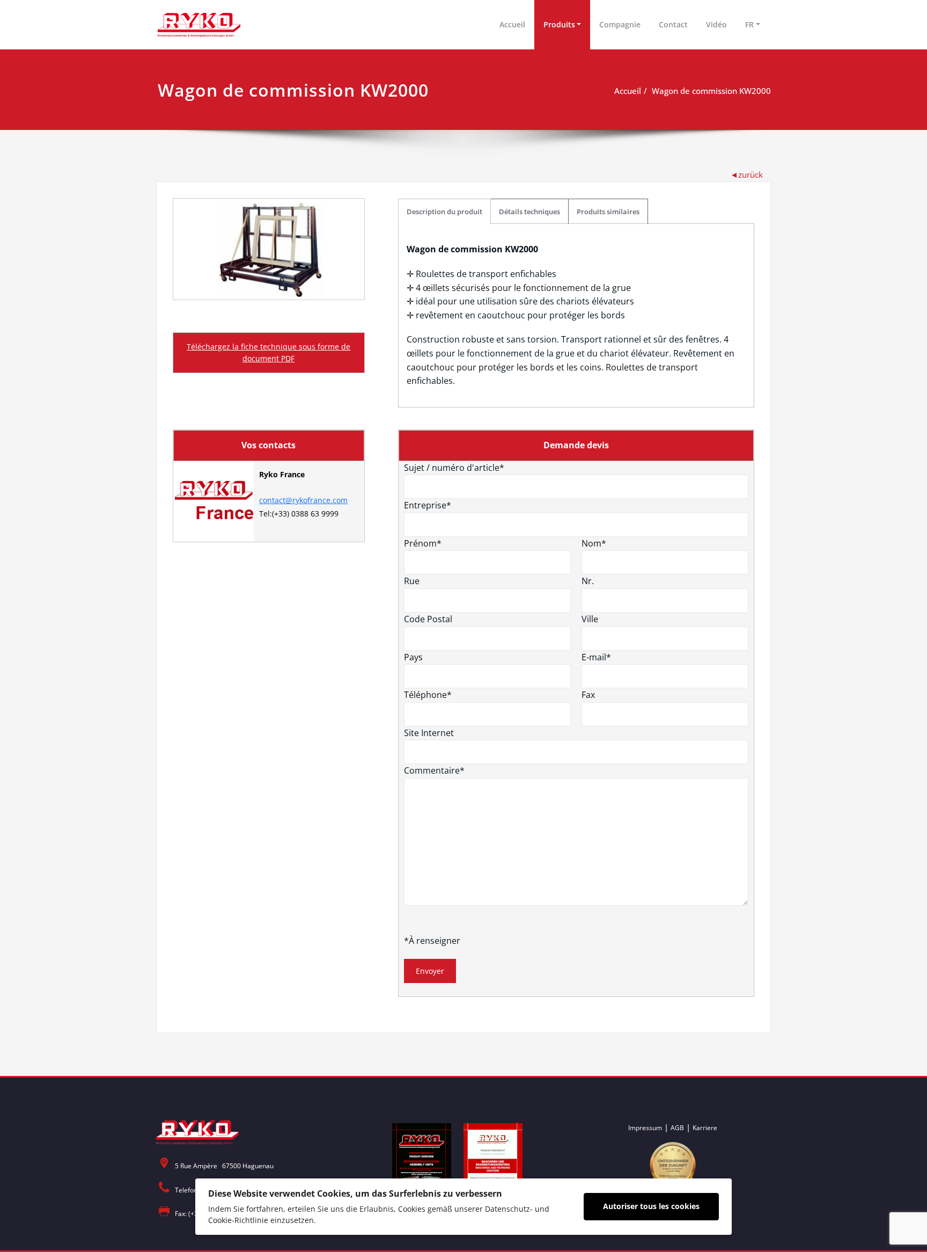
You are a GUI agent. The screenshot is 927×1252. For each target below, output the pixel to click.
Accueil (512, 24)
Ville (590, 619)
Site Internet (429, 733)
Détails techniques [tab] (529, 211)
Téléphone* (428, 695)
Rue (412, 581)
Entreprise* (427, 505)
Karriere (705, 1127)
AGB (677, 1127)
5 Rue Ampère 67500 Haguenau (224, 1165)
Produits (559, 24)
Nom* (594, 543)
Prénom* (423, 543)
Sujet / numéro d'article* (454, 468)
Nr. (588, 581)
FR (749, 24)
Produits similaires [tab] (608, 211)
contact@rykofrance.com (303, 500)
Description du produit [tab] (444, 211)
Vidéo (716, 24)
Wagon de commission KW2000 (711, 90)
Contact (673, 24)
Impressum (645, 1127)
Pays (413, 657)
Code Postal (428, 619)
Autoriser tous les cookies (651, 1206)
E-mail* (596, 657)
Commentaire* (434, 770)
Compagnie (620, 24)
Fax (588, 695)
